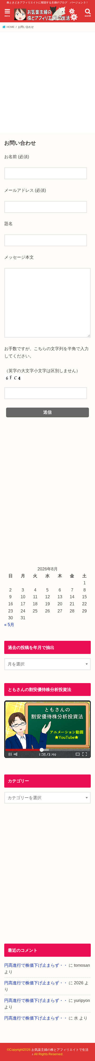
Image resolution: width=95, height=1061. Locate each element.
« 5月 (9, 624)
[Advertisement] (47, 81)
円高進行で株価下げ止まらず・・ (36, 965)
